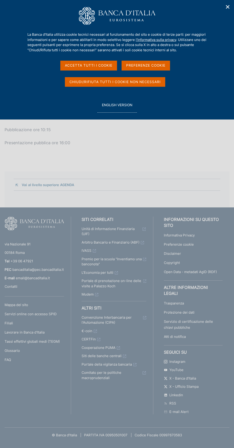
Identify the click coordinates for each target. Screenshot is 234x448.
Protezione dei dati (179, 312)
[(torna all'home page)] (34, 225)
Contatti (11, 286)
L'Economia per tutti (97, 272)
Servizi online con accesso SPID (31, 314)
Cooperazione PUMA (98, 347)
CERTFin (89, 339)
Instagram (177, 361)
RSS (172, 403)
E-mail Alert (179, 412)
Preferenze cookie (179, 244)
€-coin (87, 331)
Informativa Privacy (179, 235)
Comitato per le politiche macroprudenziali (101, 375)
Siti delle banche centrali (102, 356)
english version (117, 108)
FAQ (8, 360)
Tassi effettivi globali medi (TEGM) (32, 341)
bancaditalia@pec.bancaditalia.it (38, 269)
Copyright (172, 263)
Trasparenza (174, 303)
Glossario (12, 350)
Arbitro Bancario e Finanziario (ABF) (110, 242)
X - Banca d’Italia (182, 378)
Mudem (88, 294)
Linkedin (176, 395)
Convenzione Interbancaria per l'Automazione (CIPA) (107, 320)
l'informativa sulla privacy (156, 40)
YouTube (176, 370)
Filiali (9, 323)
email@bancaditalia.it (33, 278)
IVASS (86, 250)
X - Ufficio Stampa (184, 386)
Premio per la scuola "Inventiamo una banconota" (112, 261)
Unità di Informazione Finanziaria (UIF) (108, 231)
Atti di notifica (175, 336)
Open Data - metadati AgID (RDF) (190, 272)
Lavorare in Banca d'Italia (25, 332)
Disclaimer (172, 253)
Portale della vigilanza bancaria (107, 364)
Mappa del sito (16, 305)
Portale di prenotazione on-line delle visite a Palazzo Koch (111, 283)
